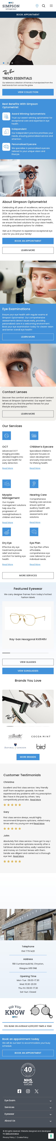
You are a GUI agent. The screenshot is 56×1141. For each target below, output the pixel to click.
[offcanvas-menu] (51, 6)
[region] (28, 709)
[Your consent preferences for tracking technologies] (51, 1136)
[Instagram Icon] (28, 1091)
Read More (7, 468)
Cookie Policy (22, 1137)
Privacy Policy (9, 1137)
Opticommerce (12, 1133)
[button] (3, 63)
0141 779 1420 (28, 951)
